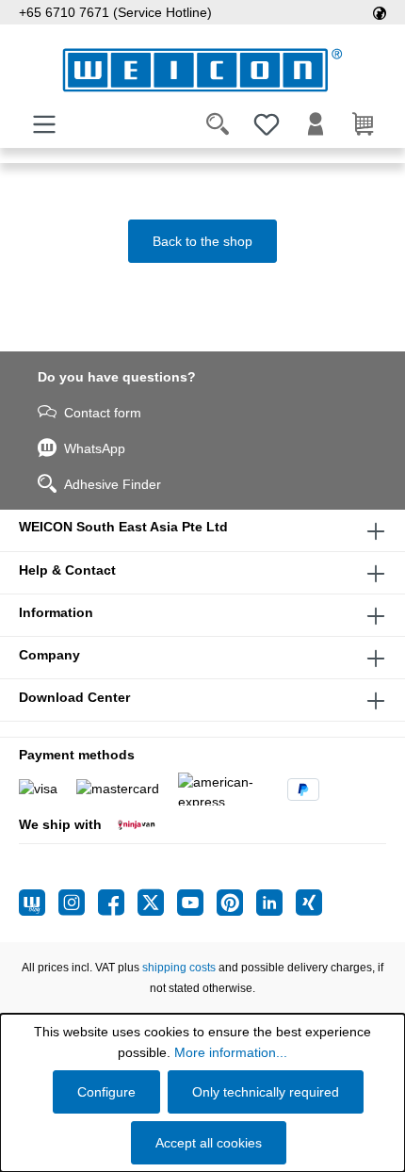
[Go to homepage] (202, 70)
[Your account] (315, 124)
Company (49, 654)
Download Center (74, 697)
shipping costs (179, 967)
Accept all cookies (208, 1142)
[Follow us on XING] (309, 902)
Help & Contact (67, 570)
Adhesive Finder (112, 484)
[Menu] (44, 124)
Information (56, 612)
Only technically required (265, 1091)
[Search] (217, 124)
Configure (106, 1091)
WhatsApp (94, 448)
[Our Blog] (38, 902)
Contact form (102, 412)
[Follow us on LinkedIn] (276, 902)
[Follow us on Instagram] (78, 902)
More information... (230, 1052)
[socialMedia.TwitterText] (157, 902)
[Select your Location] (379, 12)
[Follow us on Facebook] (118, 902)
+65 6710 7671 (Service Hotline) (115, 12)
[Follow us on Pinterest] (236, 902)
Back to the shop (202, 241)
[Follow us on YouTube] (197, 902)
